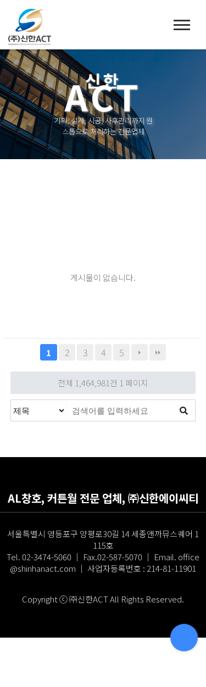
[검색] (184, 410)
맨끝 (157, 352)
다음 (139, 352)
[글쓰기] (184, 637)
